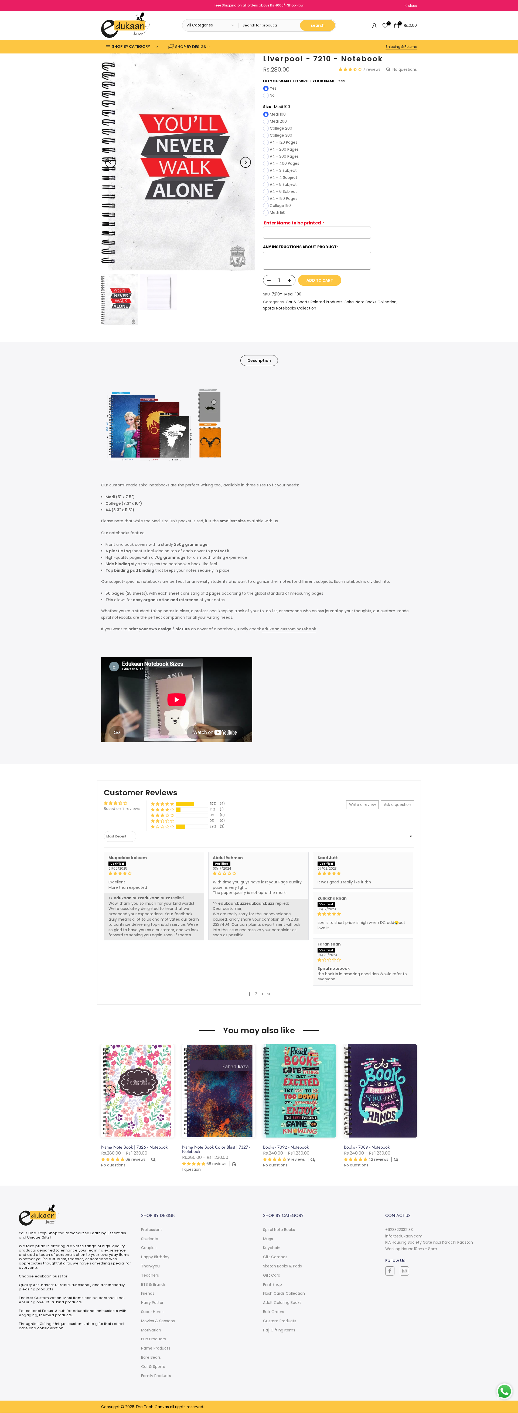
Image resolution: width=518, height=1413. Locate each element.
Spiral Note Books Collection (371, 302)
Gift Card (271, 1275)
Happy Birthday (155, 1257)
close (108, 5)
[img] (154, 873)
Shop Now (295, 5)
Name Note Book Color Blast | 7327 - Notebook (216, 1149)
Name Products (155, 1348)
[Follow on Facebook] (389, 1271)
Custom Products (279, 1321)
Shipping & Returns (401, 46)
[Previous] (110, 162)
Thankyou (150, 1266)
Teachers (150, 1275)
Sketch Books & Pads (282, 1266)
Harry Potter (152, 1302)
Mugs (268, 1239)
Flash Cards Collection (284, 1293)
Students (149, 1239)
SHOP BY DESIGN (190, 46)
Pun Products (153, 1339)
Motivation (151, 1330)
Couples (148, 1247)
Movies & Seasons (158, 1321)
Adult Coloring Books (282, 1302)
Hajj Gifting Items (279, 1330)
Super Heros (152, 1311)
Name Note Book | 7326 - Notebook (134, 1147)
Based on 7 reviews (122, 808)
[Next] (245, 162)
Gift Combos (275, 1257)
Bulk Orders (273, 1311)
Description (259, 360)
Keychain (271, 1247)
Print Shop (272, 1284)
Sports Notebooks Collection (289, 308)
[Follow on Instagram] (404, 1271)
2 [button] (256, 994)
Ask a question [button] (397, 804)
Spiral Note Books (279, 1229)
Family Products (156, 1375)
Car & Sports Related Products (314, 302)
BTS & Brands (153, 1284)
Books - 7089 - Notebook (367, 1147)
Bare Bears (151, 1357)
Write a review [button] (362, 804)
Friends (147, 1293)
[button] (351, 69)
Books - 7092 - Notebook (286, 1147)
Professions (151, 1229)
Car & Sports (153, 1366)
